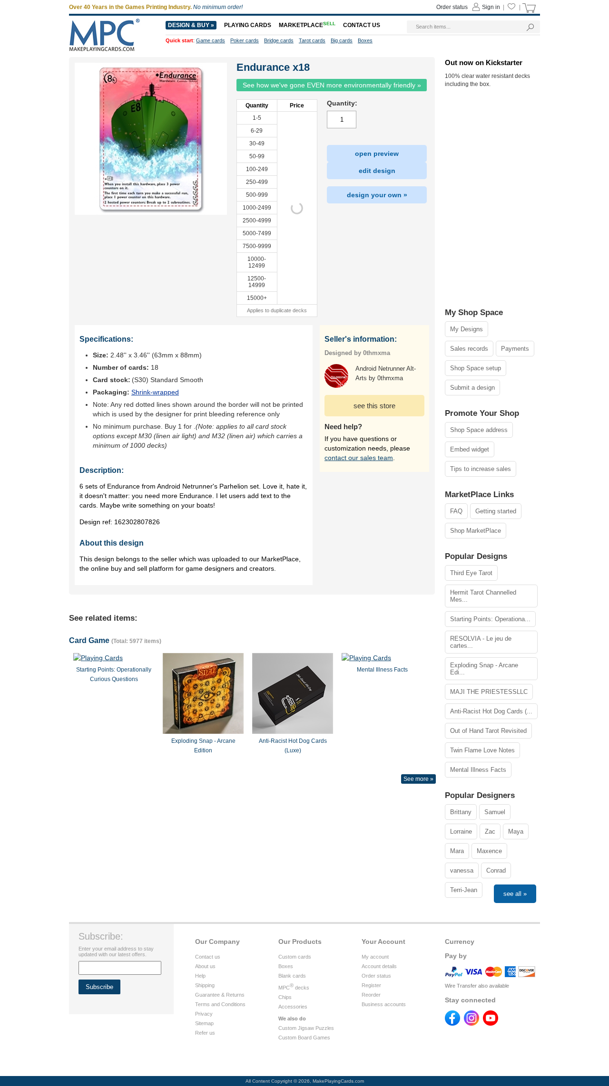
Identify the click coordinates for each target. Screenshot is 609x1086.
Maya (515, 831)
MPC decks (293, 987)
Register (371, 985)
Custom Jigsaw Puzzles (306, 1028)
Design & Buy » (191, 25)
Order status (376, 976)
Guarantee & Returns (220, 995)
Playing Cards (247, 25)
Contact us (207, 957)
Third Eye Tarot (471, 573)
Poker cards (244, 40)
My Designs (466, 329)
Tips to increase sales (480, 468)
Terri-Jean (463, 890)
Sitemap (204, 1023)
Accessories (292, 1006)
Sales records (469, 348)
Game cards (210, 40)
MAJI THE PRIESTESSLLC (489, 691)
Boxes (285, 966)
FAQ (456, 511)
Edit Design (377, 170)
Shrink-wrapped (155, 392)
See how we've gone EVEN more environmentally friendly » (332, 85)
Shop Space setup (475, 368)
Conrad (496, 870)
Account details (379, 966)
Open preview (377, 153)
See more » (418, 779)
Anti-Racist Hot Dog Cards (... (491, 711)
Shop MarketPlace (475, 530)
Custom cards (294, 957)
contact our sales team (358, 457)
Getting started (495, 511)
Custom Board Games (304, 1037)
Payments (515, 348)
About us (205, 966)
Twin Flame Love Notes (482, 750)
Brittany (460, 812)
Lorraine (461, 831)
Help (200, 976)
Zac (490, 831)
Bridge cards (279, 40)
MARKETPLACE (307, 25)
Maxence (489, 851)
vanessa (461, 870)
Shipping (205, 985)
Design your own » (377, 195)
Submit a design (472, 387)
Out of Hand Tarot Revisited (488, 730)
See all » (515, 893)
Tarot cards (312, 40)
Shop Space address (479, 429)
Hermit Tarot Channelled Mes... (483, 596)
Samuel (494, 812)
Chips (285, 997)
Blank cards (292, 976)
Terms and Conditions (220, 1004)
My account (375, 957)
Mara (457, 851)
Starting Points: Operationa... (490, 619)
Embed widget (469, 449)
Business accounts (384, 1004)
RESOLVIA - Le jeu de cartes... (480, 642)
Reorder (371, 995)
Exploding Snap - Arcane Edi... (484, 669)
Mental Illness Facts (478, 769)
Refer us (205, 1033)
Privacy (204, 1014)
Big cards (342, 40)
